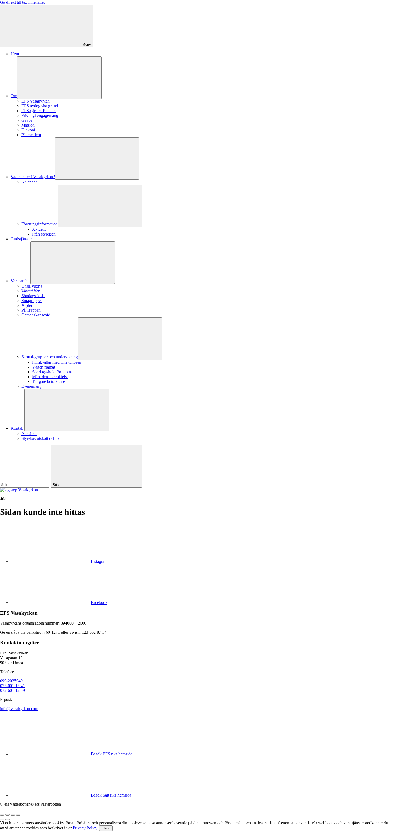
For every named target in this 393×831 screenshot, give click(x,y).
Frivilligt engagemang (39, 115)
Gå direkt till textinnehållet (22, 2)
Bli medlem (31, 134)
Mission (28, 125)
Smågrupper (31, 300)
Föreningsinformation (39, 224)
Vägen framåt (43, 367)
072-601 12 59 (12, 690)
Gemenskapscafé (35, 315)
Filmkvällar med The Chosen (56, 362)
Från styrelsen (44, 234)
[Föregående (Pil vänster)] (2, 819)
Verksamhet (20, 281)
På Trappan (31, 310)
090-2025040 (11, 681)
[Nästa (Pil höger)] (7, 819)
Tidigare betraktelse (48, 381)
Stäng (105, 828)
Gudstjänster (21, 239)
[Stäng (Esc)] (2, 815)
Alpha (26, 305)
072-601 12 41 (12, 685)
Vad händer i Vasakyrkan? (33, 176)
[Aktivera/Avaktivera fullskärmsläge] (13, 815)
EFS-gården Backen (38, 110)
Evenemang (31, 386)
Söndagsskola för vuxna (52, 372)
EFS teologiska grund (39, 106)
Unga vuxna (31, 286)
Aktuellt (39, 229)
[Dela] (7, 815)
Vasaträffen (30, 291)
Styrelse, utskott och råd (41, 438)
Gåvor (26, 120)
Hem (15, 54)
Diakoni (28, 130)
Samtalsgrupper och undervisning (49, 357)
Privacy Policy (85, 828)
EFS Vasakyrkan (35, 101)
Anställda (29, 433)
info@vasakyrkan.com (19, 708)
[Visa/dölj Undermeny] (59, 77)
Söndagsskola (33, 295)
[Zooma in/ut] (18, 815)
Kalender (29, 182)
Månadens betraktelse (50, 376)
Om (14, 95)
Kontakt (17, 428)
